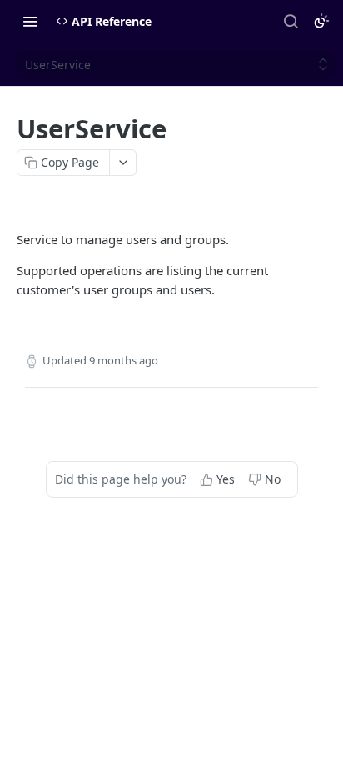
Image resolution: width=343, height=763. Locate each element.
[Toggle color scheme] (321, 21)
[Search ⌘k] (290, 21)
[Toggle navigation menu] (30, 21)
